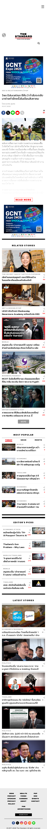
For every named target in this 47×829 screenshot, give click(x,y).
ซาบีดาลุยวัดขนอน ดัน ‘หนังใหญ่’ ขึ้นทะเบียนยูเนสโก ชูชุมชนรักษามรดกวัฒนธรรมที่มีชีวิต (21, 701)
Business (6, 375)
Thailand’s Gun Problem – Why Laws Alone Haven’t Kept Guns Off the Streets (14, 546)
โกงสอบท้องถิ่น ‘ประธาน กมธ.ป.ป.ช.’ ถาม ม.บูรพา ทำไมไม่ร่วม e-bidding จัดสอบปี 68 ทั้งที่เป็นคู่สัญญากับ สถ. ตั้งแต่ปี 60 (20, 667)
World (5, 342)
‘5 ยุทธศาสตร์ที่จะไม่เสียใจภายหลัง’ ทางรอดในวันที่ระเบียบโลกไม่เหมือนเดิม (14, 560)
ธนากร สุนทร (10, 103)
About (23, 801)
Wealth (23, 793)
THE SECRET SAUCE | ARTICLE (16, 274)
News (11, 793)
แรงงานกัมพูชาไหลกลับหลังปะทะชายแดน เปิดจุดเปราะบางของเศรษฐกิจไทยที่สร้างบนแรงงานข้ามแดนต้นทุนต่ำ (29, 491)
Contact (35, 801)
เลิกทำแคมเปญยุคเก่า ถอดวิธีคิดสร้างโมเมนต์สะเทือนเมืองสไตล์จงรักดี (19, 279)
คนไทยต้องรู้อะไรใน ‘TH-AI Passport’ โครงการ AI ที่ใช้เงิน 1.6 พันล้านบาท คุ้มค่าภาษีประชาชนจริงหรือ (15, 534)
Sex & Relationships (12, 90)
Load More (23, 777)
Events (35, 798)
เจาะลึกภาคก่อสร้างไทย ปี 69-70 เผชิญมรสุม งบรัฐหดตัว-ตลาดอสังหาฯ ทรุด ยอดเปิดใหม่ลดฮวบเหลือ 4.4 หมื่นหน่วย (28, 463)
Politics (6, 663)
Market (17, 375)
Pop (35, 793)
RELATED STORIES (23, 245)
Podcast (11, 796)
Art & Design (8, 308)
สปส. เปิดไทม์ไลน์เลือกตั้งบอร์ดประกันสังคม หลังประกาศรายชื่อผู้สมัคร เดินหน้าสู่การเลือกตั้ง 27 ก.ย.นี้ (14, 586)
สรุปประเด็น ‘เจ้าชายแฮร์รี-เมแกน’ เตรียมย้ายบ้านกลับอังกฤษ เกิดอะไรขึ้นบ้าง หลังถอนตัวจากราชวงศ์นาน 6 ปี (20, 346)
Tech (17, 529)
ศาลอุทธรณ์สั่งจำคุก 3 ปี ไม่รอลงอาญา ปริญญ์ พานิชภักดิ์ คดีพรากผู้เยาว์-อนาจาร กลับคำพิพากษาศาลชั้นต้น (28, 477)
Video (23, 796)
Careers (23, 798)
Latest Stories (23, 600)
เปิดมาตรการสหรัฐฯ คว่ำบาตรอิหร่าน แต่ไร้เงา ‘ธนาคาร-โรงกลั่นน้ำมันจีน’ (29, 449)
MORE (23, 421)
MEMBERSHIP (23, 815)
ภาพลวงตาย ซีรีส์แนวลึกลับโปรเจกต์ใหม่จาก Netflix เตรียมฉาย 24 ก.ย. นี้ (20, 414)
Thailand (21, 472)
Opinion (36, 274)
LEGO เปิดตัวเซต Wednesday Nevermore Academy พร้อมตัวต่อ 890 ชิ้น (21, 312)
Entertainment (10, 409)
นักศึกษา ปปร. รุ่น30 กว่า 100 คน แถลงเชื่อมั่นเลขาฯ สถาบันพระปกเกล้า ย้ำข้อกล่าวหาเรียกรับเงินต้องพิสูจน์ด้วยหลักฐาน (21, 735)
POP (26, 90)
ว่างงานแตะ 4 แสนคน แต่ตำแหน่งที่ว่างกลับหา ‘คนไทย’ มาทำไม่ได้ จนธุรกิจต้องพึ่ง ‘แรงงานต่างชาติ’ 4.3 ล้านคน (28, 505)
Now (35, 796)
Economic (22, 458)
